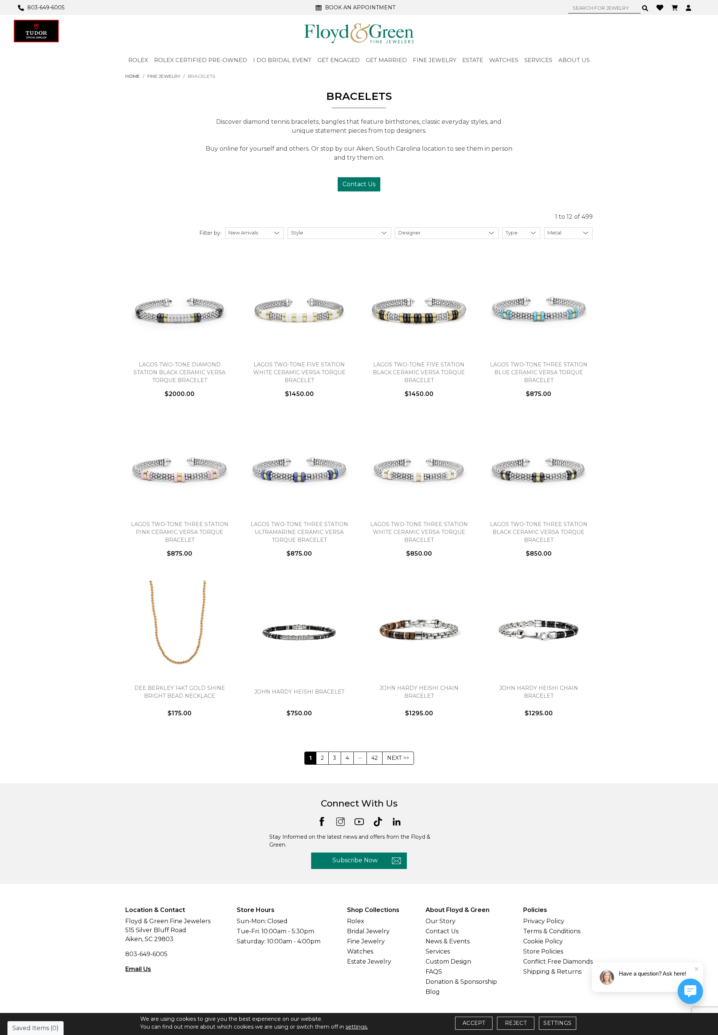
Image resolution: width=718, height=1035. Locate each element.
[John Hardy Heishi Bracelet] (299, 629)
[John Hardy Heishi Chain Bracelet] (419, 629)
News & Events (448, 941)
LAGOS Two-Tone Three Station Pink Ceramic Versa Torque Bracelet (179, 532)
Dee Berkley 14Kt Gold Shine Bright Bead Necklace (179, 692)
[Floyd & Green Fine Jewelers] (359, 33)
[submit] (645, 7)
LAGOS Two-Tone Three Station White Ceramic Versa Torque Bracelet (419, 532)
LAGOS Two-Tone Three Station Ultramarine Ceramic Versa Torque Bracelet (299, 532)
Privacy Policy (543, 921)
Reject (516, 1023)
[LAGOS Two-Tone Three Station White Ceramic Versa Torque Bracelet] (419, 469)
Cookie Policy (543, 941)
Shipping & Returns (552, 971)
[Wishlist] (661, 7)
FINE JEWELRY (434, 60)
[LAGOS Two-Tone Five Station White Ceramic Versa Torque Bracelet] (299, 310)
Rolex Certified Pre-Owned (200, 60)
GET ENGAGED (338, 60)
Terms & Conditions (551, 931)
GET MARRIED (386, 60)
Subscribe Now (355, 860)
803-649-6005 (146, 954)
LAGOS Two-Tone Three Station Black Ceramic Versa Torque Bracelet (538, 532)
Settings (557, 1023)
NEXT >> (398, 758)
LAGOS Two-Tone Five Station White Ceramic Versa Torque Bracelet (299, 372)
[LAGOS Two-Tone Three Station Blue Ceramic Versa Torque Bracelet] (538, 310)
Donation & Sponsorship (461, 981)
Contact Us (359, 184)
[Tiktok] (378, 821)
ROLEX (138, 60)
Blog (433, 991)
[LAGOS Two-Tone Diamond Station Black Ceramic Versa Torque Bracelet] (179, 310)
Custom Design (448, 961)
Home (132, 76)
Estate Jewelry (369, 961)
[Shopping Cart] (675, 7)
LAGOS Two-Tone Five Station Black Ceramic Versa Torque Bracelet (419, 372)
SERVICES (538, 60)
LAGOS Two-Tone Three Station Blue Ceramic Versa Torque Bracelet (538, 372)
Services (438, 951)
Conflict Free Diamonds (558, 961)
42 (374, 758)
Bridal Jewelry (368, 931)
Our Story (440, 921)
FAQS (434, 971)
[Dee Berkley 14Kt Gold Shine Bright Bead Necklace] (179, 629)
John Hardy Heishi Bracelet (299, 691)
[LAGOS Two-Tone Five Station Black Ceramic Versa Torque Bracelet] (419, 310)
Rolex (355, 921)
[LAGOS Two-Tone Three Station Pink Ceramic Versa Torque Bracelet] (179, 469)
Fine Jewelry (366, 941)
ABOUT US (574, 60)
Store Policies (543, 951)
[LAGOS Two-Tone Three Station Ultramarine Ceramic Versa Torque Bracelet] (299, 469)
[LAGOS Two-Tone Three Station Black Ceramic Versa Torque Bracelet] (538, 469)
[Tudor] (36, 31)
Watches (360, 951)
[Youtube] (359, 821)
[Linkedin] (396, 821)
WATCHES (503, 60)
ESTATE (472, 60)
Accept (474, 1023)
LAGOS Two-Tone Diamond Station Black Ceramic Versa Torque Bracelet (179, 372)
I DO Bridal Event (282, 60)
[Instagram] (340, 821)
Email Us (138, 969)
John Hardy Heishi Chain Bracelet (419, 692)
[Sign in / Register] (689, 7)
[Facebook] (321, 821)
